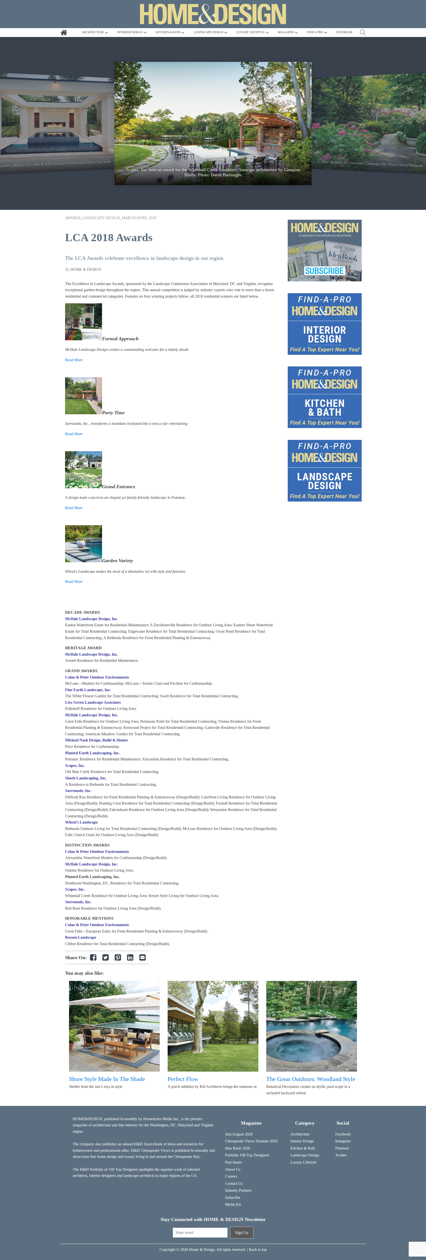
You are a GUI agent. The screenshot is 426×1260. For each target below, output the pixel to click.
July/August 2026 (239, 1134)
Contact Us (234, 1183)
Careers (231, 1176)
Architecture (300, 1134)
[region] (213, 123)
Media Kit (233, 1204)
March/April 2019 (139, 218)
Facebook (343, 1134)
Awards (72, 218)
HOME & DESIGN (85, 269)
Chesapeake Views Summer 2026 (251, 1141)
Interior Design (302, 1141)
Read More (74, 360)
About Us (232, 1169)
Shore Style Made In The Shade (107, 1079)
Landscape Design (101, 218)
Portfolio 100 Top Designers (247, 1155)
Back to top (258, 1249)
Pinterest (342, 1148)
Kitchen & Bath (302, 1148)
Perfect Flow (183, 1079)
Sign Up (241, 1232)
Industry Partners (238, 1190)
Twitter (340, 1155)
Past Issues (233, 1162)
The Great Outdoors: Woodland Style (310, 1079)
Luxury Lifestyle (303, 1162)
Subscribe (232, 1197)
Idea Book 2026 (237, 1148)
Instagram (343, 1141)
